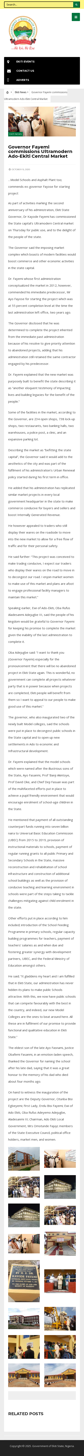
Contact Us (25, 70)
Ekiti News (20, 92)
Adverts (22, 80)
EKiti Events (25, 61)
